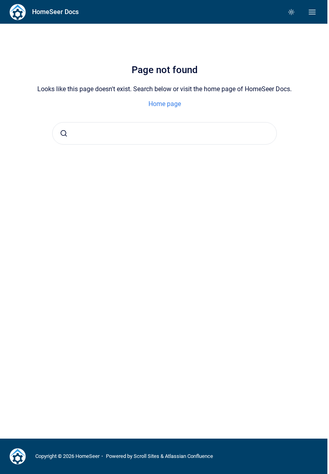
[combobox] (164, 133)
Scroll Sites (146, 456)
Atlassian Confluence (189, 456)
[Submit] (63, 133)
